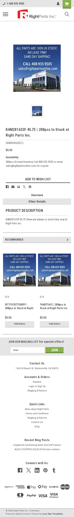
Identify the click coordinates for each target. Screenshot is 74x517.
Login (31, 386)
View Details (19, 324)
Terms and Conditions (37, 413)
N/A (7, 296)
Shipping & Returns (37, 390)
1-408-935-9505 (15, 3)
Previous (62, 239)
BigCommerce (23, 514)
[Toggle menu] (5, 14)
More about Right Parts (37, 409)
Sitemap (34, 510)
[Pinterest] (29, 186)
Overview (37, 195)
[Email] (12, 186)
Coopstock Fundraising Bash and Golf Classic (37, 445)
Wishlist (37, 382)
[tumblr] (54, 470)
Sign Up (41, 386)
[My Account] (58, 3)
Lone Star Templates (52, 514)
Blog (37, 426)
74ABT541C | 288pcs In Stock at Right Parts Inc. (54, 306)
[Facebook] (7, 186)
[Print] (18, 186)
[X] (24, 186)
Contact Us (37, 422)
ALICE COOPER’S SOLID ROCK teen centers (37, 449)
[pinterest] (45, 470)
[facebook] (20, 470)
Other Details (37, 201)
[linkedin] (37, 470)
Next (68, 239)
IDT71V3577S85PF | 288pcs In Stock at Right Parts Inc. (19, 306)
